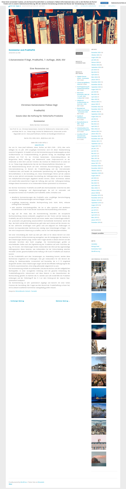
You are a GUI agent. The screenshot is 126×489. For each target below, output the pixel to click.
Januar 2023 (94, 104)
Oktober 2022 (95, 111)
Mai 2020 (94, 183)
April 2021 (94, 156)
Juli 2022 (93, 119)
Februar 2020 (95, 190)
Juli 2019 (93, 207)
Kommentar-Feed (96, 249)
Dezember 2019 (95, 195)
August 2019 (94, 205)
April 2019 (94, 215)
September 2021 (96, 143)
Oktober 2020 (95, 170)
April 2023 (94, 97)
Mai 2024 (94, 72)
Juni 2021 (94, 151)
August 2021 (94, 146)
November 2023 (96, 84)
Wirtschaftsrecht (20, 291)
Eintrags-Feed (95, 246)
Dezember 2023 (95, 82)
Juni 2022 (94, 121)
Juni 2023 (94, 92)
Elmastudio (41, 482)
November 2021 (96, 138)
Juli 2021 (93, 148)
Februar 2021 (95, 161)
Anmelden (94, 244)
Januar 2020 (94, 193)
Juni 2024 (94, 69)
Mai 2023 (94, 94)
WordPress (24, 482)
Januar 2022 (94, 133)
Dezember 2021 (95, 136)
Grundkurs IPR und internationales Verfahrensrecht (82, 135)
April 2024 (94, 74)
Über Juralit (112, 6)
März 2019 (94, 217)
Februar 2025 (95, 62)
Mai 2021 (94, 153)
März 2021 (94, 158)
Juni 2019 (94, 210)
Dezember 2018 (95, 222)
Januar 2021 (94, 163)
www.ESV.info (39, 145)
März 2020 (94, 188)
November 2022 (96, 109)
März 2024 (94, 77)
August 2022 (94, 116)
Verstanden (104, 3)
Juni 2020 (94, 180)
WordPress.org (95, 251)
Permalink (34, 291)
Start (76, 6)
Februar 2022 (95, 131)
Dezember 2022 (95, 106)
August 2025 (94, 57)
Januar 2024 (94, 79)
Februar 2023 (95, 101)
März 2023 (94, 99)
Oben (10, 484)
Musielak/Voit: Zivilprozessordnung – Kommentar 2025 (83, 110)
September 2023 (96, 87)
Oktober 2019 (95, 200)
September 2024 (96, 67)
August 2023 (94, 89)
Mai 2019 (94, 212)
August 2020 (94, 175)
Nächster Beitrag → (63, 301)
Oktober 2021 (95, 141)
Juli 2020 (93, 178)
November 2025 (96, 52)
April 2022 (94, 126)
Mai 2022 (94, 124)
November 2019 (96, 197)
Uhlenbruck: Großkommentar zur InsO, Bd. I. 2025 (83, 102)
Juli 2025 (93, 60)
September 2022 (96, 114)
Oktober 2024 (95, 65)
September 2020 (96, 173)
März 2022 (94, 129)
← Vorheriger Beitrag (16, 301)
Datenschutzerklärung (88, 6)
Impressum (102, 6)
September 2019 (96, 202)
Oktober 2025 (95, 55)
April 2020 (94, 185)
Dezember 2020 (95, 165)
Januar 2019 (94, 220)
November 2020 (96, 168)
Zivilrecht (27, 291)
